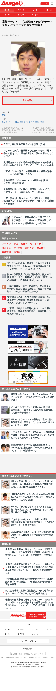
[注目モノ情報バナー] (28, 368)
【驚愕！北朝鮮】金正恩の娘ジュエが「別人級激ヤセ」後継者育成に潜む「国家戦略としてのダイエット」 (29, 311)
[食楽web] (28, 383)
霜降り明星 (39, 122)
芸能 (4, 115)
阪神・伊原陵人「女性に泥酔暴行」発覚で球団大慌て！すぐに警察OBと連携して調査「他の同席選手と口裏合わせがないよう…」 (29, 277)
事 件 (7, 15)
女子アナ (21, 15)
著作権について (34, 658)
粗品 (17, 122)
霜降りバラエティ (27, 122)
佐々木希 (18, 248)
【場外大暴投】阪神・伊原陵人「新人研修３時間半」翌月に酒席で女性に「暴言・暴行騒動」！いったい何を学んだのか (29, 289)
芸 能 (6, 10)
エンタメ (35, 15)
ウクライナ (35, 244)
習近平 (24, 244)
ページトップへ (28, 641)
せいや (4, 122)
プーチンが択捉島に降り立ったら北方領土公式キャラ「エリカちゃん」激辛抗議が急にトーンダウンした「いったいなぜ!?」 (29, 266)
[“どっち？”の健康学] (28, 353)
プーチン (6, 244)
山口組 (17, 252)
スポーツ (21, 10)
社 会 (35, 10)
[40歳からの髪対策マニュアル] (28, 337)
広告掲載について (48, 658)
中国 (16, 244)
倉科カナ (29, 248)
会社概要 (14, 654)
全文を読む (28, 100)
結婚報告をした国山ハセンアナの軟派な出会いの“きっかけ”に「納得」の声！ (13, 130)
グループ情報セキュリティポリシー (32, 654)
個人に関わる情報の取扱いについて (14, 658)
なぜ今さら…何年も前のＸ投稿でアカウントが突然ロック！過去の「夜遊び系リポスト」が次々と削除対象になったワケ (32, 220)
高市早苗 (6, 248)
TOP (45, 4)
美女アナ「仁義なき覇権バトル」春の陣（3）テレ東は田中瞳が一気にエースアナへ (43, 130)
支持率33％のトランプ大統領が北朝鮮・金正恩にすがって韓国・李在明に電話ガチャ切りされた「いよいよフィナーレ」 (29, 300)
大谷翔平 (41, 248)
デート (11, 122)
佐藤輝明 (6, 252)
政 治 (49, 10)
